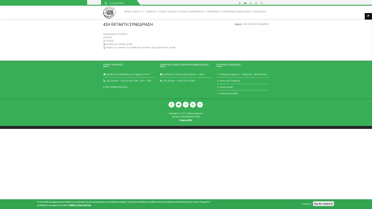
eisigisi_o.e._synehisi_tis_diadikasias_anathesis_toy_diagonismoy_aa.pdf (140, 47)
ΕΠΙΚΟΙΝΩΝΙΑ (259, 11)
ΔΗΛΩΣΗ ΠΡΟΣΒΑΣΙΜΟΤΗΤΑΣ (186, 116)
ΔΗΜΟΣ (136, 11)
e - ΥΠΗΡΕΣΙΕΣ (149, 11)
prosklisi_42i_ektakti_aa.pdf (119, 44)
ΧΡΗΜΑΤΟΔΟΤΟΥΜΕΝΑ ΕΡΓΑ (236, 11)
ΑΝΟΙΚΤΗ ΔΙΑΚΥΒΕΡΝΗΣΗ (191, 11)
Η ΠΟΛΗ (162, 11)
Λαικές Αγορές (226, 87)
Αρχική (238, 24)
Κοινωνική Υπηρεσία (229, 80)
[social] (240, 3)
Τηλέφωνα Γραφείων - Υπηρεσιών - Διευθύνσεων (243, 74)
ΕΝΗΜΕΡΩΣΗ (213, 11)
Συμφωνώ (306, 203)
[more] (368, 16)
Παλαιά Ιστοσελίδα (228, 93)
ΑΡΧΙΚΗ (127, 11)
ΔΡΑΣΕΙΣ (172, 11)
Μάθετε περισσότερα (80, 205)
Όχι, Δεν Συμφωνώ (323, 203)
